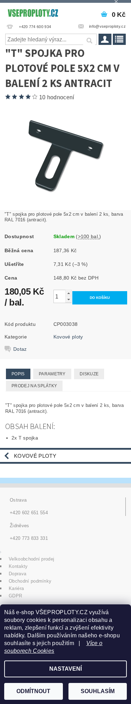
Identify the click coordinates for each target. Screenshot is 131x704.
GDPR (15, 595)
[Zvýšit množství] (68, 293)
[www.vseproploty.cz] (32, 12)
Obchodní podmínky (30, 581)
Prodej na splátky (34, 385)
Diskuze (89, 373)
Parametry (52, 373)
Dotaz (20, 349)
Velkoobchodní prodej (31, 559)
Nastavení (65, 669)
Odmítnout (33, 691)
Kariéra (16, 588)
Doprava (17, 573)
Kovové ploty (68, 337)
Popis (18, 373)
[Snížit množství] (68, 299)
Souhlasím (98, 691)
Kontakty (18, 566)
